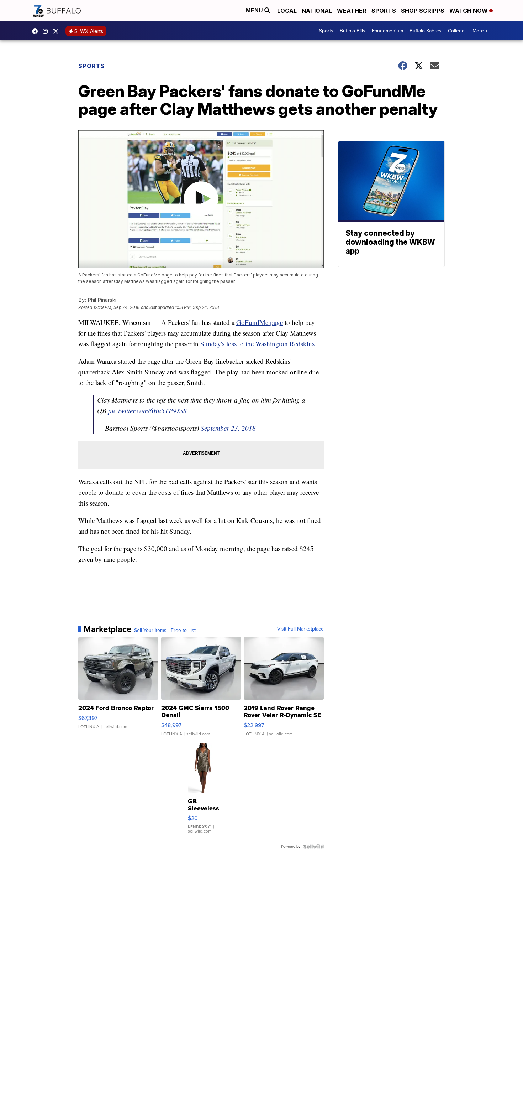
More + (480, 31)
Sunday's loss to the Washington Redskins (257, 343)
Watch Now (469, 10)
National (317, 10)
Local (287, 10)
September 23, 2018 (228, 428)
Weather (351, 10)
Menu (255, 10)
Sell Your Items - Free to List (165, 630)
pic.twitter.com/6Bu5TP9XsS (147, 410)
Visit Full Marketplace (300, 629)
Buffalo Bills (352, 31)
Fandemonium (387, 31)
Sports (383, 10)
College (456, 31)
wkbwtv (36, 31)
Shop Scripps (422, 10)
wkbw (47, 31)
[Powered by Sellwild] (313, 846)
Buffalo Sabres (426, 31)
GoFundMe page (259, 322)
